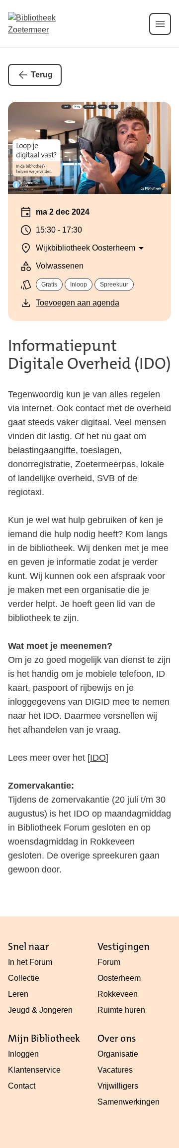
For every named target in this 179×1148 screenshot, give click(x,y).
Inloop (78, 284)
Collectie (23, 978)
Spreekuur (114, 284)
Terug (42, 74)
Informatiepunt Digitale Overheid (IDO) (89, 354)
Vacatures (115, 1070)
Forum (108, 962)
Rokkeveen (117, 994)
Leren (18, 994)
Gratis (49, 284)
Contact (21, 1086)
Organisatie (117, 1054)
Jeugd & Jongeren (40, 1010)
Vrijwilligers (117, 1086)
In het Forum (30, 962)
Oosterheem (119, 978)
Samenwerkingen (128, 1102)
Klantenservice (34, 1070)
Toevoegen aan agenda (77, 302)
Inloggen (23, 1054)
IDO (98, 758)
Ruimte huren (121, 1010)
